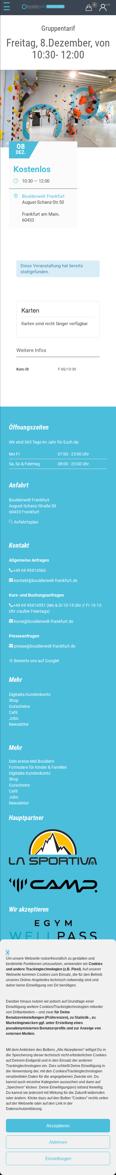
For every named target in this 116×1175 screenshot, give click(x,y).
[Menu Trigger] (6, 6)
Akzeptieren (58, 1125)
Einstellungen (58, 1158)
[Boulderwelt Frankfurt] (43, 6)
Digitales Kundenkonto (30, 694)
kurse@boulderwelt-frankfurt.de (43, 621)
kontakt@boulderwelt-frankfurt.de (45, 580)
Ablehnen (58, 1142)
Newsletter (19, 724)
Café (13, 712)
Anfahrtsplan (26, 522)
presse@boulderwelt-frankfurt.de (44, 646)
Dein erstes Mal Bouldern (31, 761)
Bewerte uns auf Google (36, 660)
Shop (13, 700)
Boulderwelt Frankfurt (43, 196)
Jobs (13, 718)
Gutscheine (19, 706)
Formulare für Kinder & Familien (38, 767)
